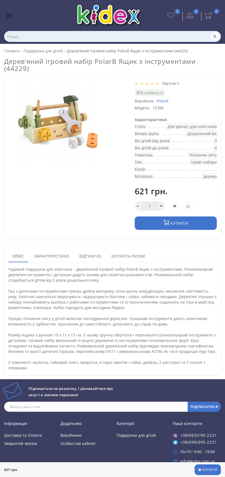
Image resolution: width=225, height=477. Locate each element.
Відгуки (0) (90, 256)
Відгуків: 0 (170, 83)
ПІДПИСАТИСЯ (204, 406)
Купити (209, 469)
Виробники (70, 435)
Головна (11, 50)
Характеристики (51, 256)
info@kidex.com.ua (197, 461)
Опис (18, 256)
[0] (190, 16)
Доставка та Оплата (23, 435)
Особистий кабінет (78, 443)
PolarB (162, 101)
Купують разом (128, 256)
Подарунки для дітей (136, 435)
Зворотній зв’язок (20, 443)
